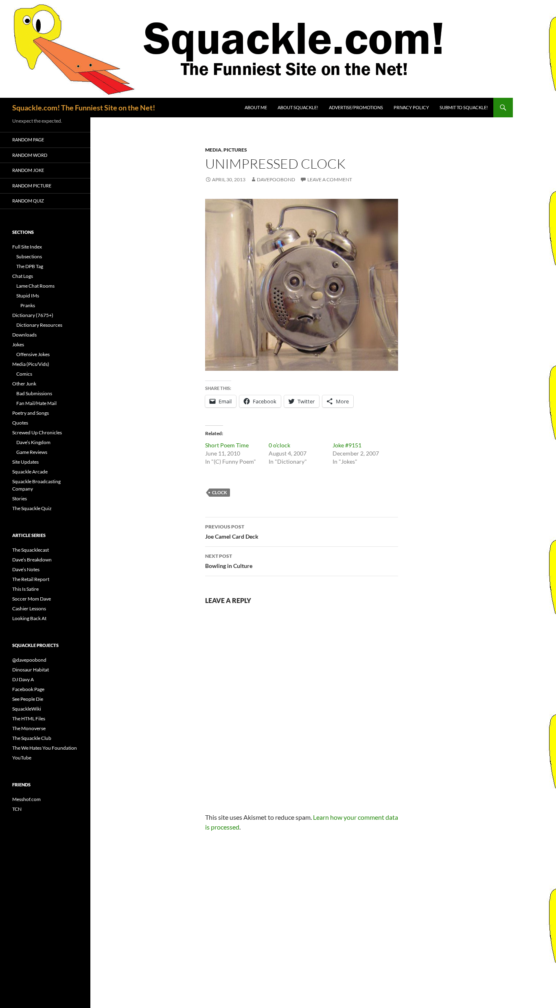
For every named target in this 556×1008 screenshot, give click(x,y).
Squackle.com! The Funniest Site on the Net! (83, 107)
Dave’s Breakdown (32, 560)
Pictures (235, 150)
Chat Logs (22, 276)
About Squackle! (298, 107)
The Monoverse (29, 728)
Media (213, 150)
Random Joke (28, 170)
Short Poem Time (227, 445)
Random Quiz (28, 200)
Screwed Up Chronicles (37, 432)
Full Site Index (27, 247)
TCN (17, 809)
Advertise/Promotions (356, 107)
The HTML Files (28, 718)
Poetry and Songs (30, 413)
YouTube (21, 758)
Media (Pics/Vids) (30, 364)
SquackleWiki (26, 709)
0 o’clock (279, 445)
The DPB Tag (29, 266)
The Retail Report (30, 579)
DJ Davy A (23, 679)
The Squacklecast (30, 550)
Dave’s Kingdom (33, 442)
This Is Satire (25, 589)
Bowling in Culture (228, 561)
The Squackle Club (31, 738)
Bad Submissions (34, 393)
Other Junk (24, 384)
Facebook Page (28, 689)
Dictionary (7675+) (32, 315)
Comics (24, 374)
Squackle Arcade (30, 472)
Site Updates (25, 462)
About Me (256, 107)
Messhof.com (26, 799)
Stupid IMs (27, 296)
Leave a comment (329, 179)
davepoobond (276, 179)
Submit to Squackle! (464, 107)
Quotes (20, 423)
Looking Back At (29, 618)
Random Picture (31, 185)
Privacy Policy (411, 107)
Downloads (24, 335)
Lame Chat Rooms (35, 286)
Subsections (29, 256)
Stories (19, 498)
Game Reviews (31, 452)
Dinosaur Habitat (30, 670)
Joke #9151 (347, 445)
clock (219, 492)
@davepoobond (29, 660)
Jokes (18, 344)
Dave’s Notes (25, 569)
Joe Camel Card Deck (231, 532)
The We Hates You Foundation (44, 748)
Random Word (29, 155)
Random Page (28, 139)
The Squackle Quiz (32, 508)
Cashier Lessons (29, 608)
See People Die (27, 699)
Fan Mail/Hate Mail (36, 403)
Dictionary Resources (39, 325)
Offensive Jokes (33, 354)
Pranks (27, 305)
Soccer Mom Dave (31, 599)
